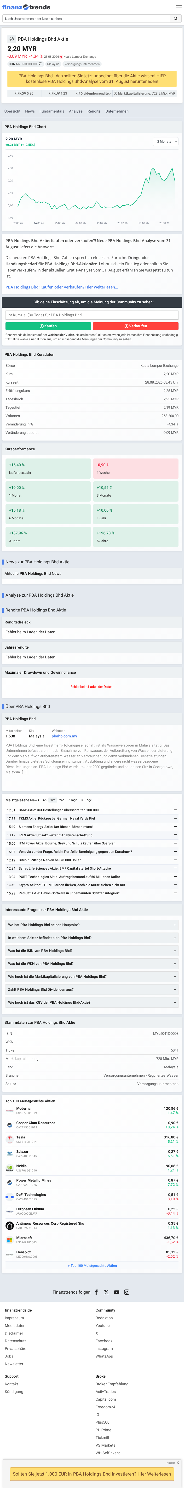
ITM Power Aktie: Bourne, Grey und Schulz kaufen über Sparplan (67, 843)
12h (52, 800)
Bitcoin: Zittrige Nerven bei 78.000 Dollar (50, 860)
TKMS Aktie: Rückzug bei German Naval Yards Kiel (57, 818)
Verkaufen (138, 326)
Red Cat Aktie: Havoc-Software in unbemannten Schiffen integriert (69, 893)
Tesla (20, 1137)
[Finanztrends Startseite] (26, 9)
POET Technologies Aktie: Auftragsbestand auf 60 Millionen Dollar (69, 876)
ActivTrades (106, 1392)
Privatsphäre (15, 1349)
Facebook (104, 1341)
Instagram (104, 1349)
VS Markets (105, 1445)
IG (97, 1415)
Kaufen (50, 326)
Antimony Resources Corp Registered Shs (50, 1223)
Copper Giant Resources (35, 1123)
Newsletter (14, 1364)
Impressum (14, 1318)
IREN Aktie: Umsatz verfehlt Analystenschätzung (55, 835)
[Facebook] (96, 1292)
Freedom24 (105, 1407)
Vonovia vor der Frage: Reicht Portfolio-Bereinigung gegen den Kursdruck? (75, 851)
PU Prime (103, 1430)
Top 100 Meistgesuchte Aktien (94, 1265)
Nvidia (21, 1166)
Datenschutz (15, 1341)
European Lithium (30, 1209)
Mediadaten (15, 1326)
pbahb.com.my (64, 736)
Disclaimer (14, 1333)
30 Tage (86, 800)
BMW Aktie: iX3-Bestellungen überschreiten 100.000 (59, 810)
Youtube (103, 1326)
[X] (106, 1292)
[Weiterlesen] (175, 810)
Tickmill (102, 1438)
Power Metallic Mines (33, 1180)
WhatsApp (104, 1356)
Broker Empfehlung (112, 1384)
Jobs (9, 1356)
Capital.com (106, 1399)
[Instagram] (127, 1292)
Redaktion (104, 1318)
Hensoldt (23, 1252)
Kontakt (11, 1384)
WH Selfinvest (108, 1453)
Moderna (23, 1108)
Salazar (22, 1152)
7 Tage (72, 800)
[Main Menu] (179, 7)
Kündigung (14, 1392)
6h (44, 800)
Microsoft (24, 1238)
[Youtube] (116, 1292)
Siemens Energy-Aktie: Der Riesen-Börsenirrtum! (56, 826)
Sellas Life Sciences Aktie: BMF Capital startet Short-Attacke (65, 868)
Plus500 (102, 1422)
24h (61, 800)
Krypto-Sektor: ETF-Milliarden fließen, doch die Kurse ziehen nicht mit (72, 885)
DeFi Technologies (31, 1195)
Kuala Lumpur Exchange (79, 56)
